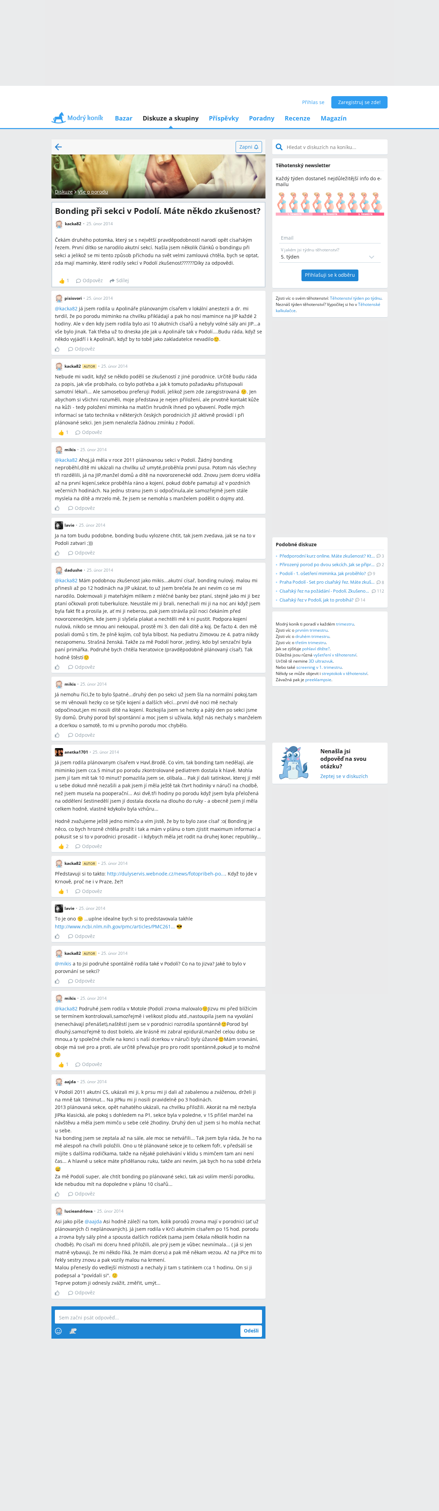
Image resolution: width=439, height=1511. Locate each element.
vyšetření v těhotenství (334, 655)
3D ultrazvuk (321, 661)
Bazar (123, 118)
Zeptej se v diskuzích (344, 776)
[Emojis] (58, 1331)
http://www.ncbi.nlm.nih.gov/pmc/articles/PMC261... (115, 926)
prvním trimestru (311, 630)
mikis (65, 963)
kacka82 (68, 308)
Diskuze (64, 191)
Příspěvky (224, 118)
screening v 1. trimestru (319, 667)
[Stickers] (73, 1331)
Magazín (334, 118)
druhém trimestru (312, 636)
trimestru (345, 624)
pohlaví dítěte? (316, 649)
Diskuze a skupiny (171, 118)
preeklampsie (318, 680)
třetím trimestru (310, 642)
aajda (95, 1221)
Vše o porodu (93, 191)
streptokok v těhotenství (344, 673)
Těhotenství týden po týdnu (355, 298)
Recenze (297, 118)
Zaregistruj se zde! (359, 102)
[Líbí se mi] (60, 349)
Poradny (261, 118)
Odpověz (93, 280)
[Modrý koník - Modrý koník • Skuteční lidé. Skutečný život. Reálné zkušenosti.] (77, 120)
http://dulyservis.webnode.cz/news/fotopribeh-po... (166, 873)
